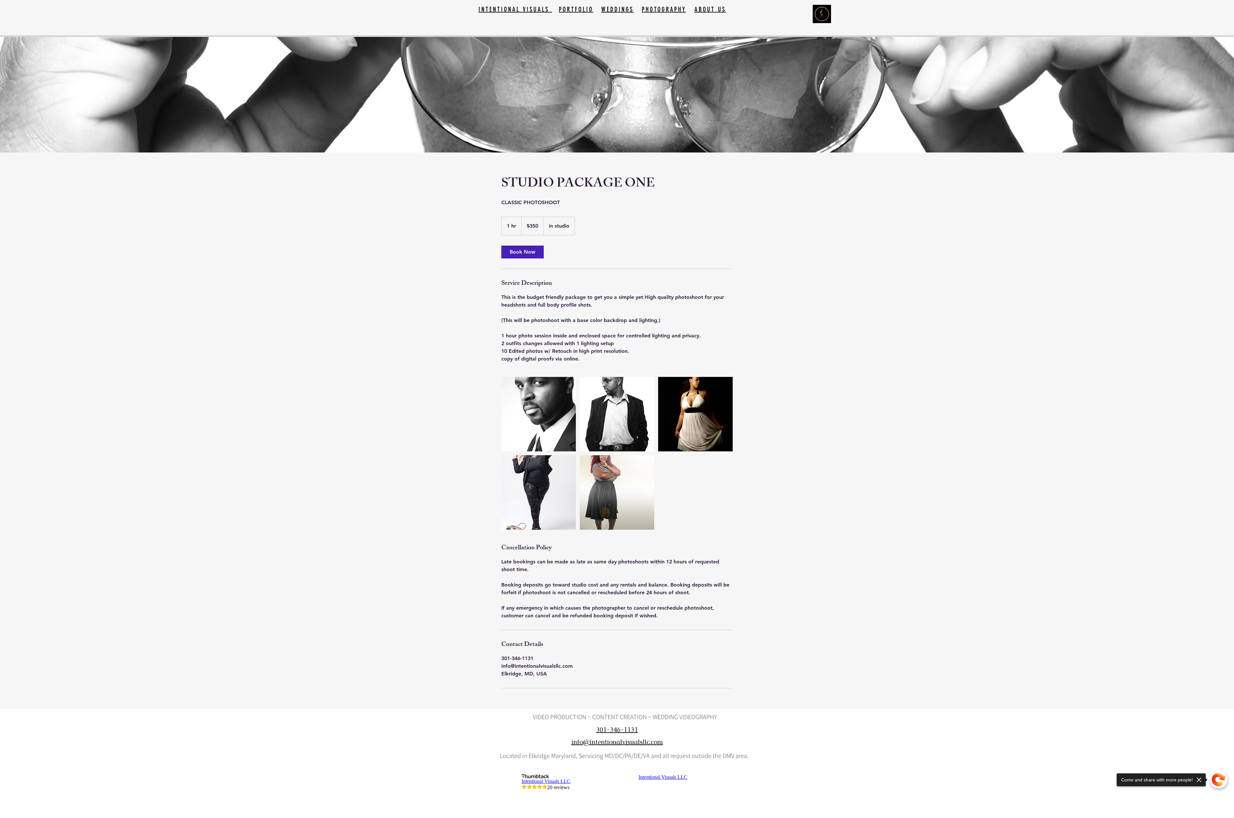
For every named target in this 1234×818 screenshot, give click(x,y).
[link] (522, 252)
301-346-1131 (617, 730)
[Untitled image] (538, 414)
